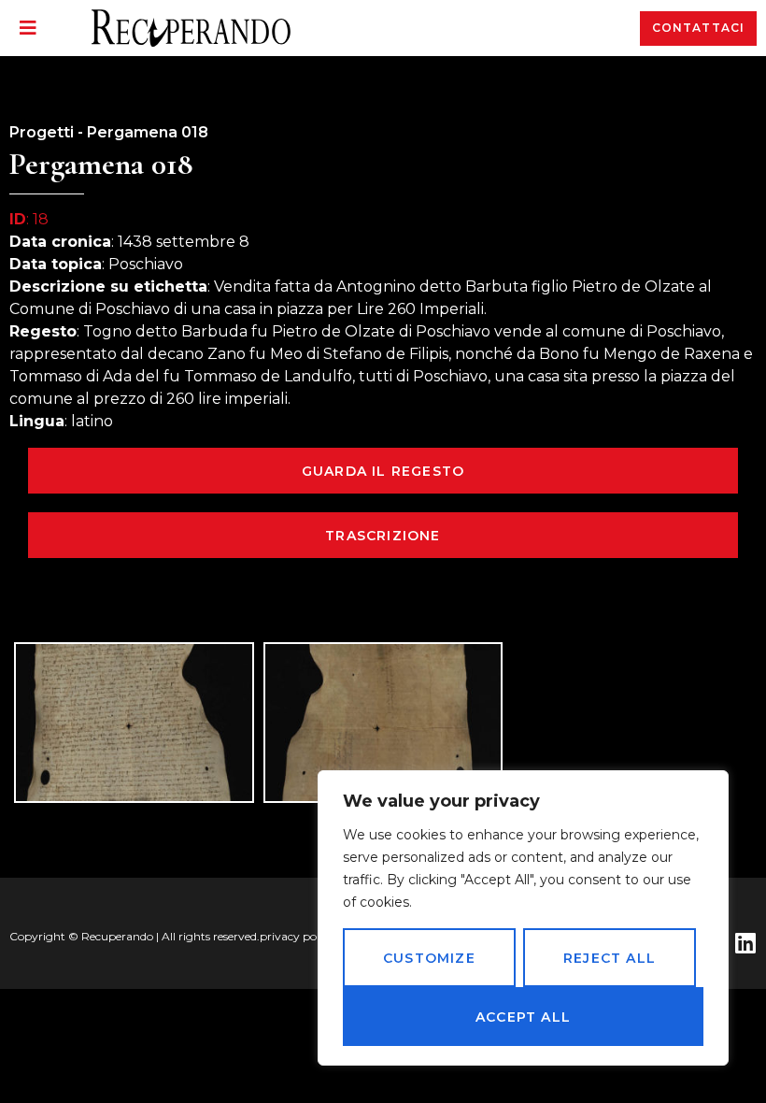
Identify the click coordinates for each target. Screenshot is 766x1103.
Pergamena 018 (147, 132)
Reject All (609, 958)
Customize (429, 958)
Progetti (41, 132)
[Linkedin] (745, 942)
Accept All (523, 1017)
